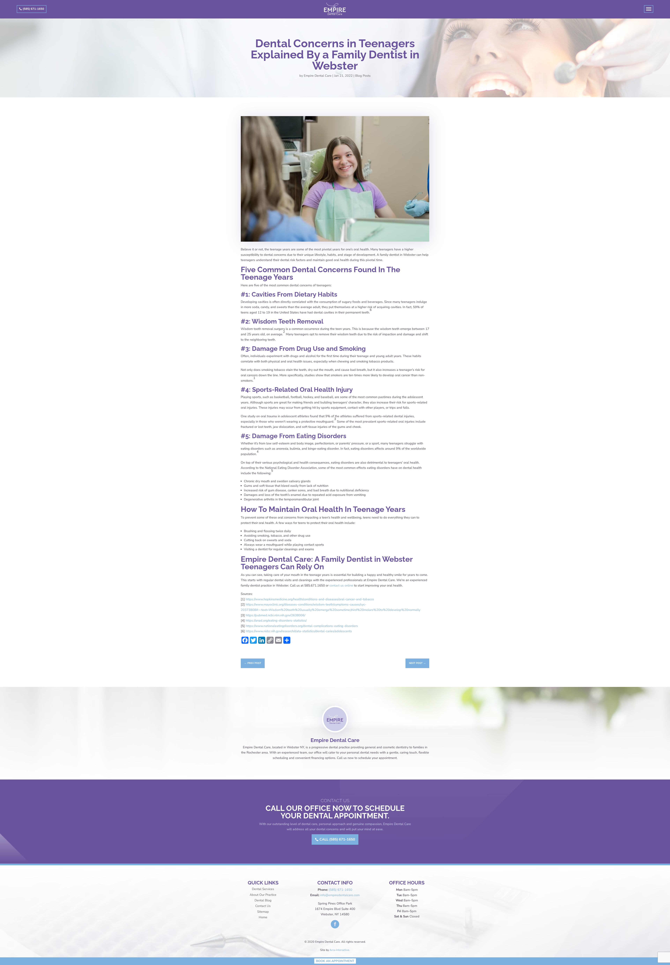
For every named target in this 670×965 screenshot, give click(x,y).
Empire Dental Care (318, 76)
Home (263, 917)
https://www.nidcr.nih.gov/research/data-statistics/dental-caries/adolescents (299, 631)
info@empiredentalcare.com (340, 895)
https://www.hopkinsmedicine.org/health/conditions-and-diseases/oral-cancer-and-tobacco (310, 599)
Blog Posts (363, 76)
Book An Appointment (335, 961)
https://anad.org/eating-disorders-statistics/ (276, 620)
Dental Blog (263, 900)
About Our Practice (263, 895)
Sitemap (263, 912)
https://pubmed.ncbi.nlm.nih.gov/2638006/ (275, 615)
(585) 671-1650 (33, 9)
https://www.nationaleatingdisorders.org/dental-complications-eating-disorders (302, 626)
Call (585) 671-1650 (337, 839)
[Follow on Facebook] (335, 924)
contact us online (341, 585)
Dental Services (263, 889)
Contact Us (263, 906)
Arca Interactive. (340, 950)
